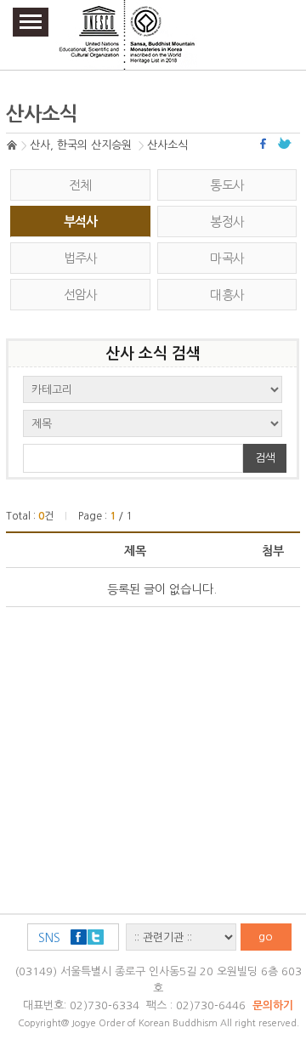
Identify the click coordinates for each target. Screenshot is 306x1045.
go (265, 936)
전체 (80, 185)
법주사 (81, 258)
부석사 (81, 221)
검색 (265, 457)
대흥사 (227, 294)
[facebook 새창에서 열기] (265, 143)
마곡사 (227, 258)
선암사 (81, 294)
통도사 (227, 185)
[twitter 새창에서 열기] (285, 143)
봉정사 (227, 221)
